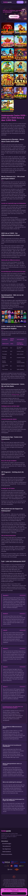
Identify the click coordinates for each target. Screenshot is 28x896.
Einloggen (20, 2)
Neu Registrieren (7, 849)
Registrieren (14, 16)
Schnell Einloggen (6, 843)
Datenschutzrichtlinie (6, 854)
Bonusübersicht (7, 846)
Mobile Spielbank (6, 851)
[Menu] (25, 2)
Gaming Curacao (15, 394)
